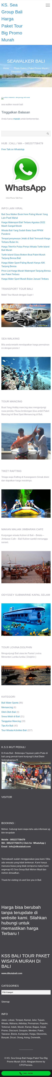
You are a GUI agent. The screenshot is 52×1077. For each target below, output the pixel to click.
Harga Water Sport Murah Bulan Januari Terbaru (25, 279)
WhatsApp (38, 843)
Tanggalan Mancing (11, 721)
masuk (16, 119)
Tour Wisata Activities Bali (14, 730)
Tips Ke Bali (7, 726)
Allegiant (31, 1061)
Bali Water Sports (9, 703)
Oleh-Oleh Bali (8, 712)
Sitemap (5, 1002)
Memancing (7, 707)
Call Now (27, 1073)
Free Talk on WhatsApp (12, 149)
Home (6, 68)
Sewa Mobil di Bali (10, 716)
